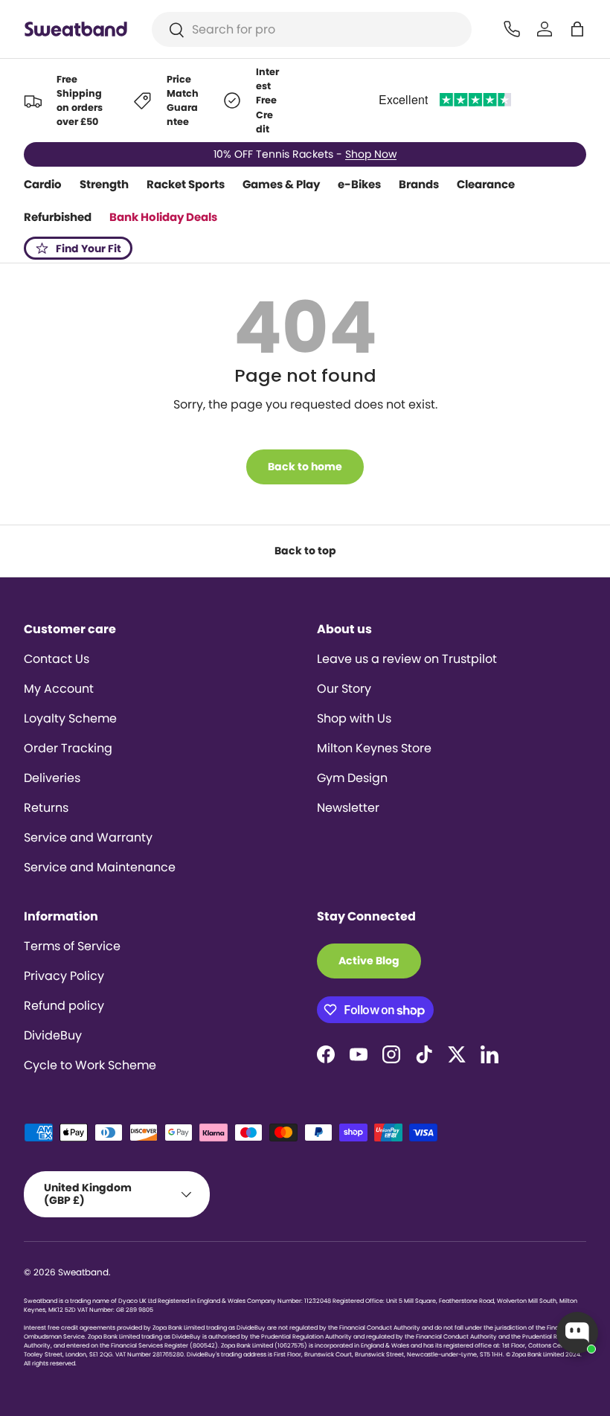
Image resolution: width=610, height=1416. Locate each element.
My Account (59, 688)
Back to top (305, 550)
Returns (46, 807)
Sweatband (83, 1272)
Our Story (344, 688)
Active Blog (368, 960)
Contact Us (56, 658)
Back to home (305, 466)
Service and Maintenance (100, 867)
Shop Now (370, 154)
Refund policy (64, 1005)
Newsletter (348, 807)
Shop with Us (354, 718)
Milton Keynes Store (374, 748)
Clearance (486, 184)
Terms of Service (72, 946)
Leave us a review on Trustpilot (407, 658)
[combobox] (312, 29)
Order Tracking (68, 748)
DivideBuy (53, 1035)
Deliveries (52, 778)
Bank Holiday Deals (163, 217)
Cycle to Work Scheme (90, 1065)
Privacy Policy (64, 975)
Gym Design (352, 778)
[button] (577, 29)
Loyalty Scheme (70, 718)
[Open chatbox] (577, 1332)
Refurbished (58, 217)
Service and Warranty (88, 837)
